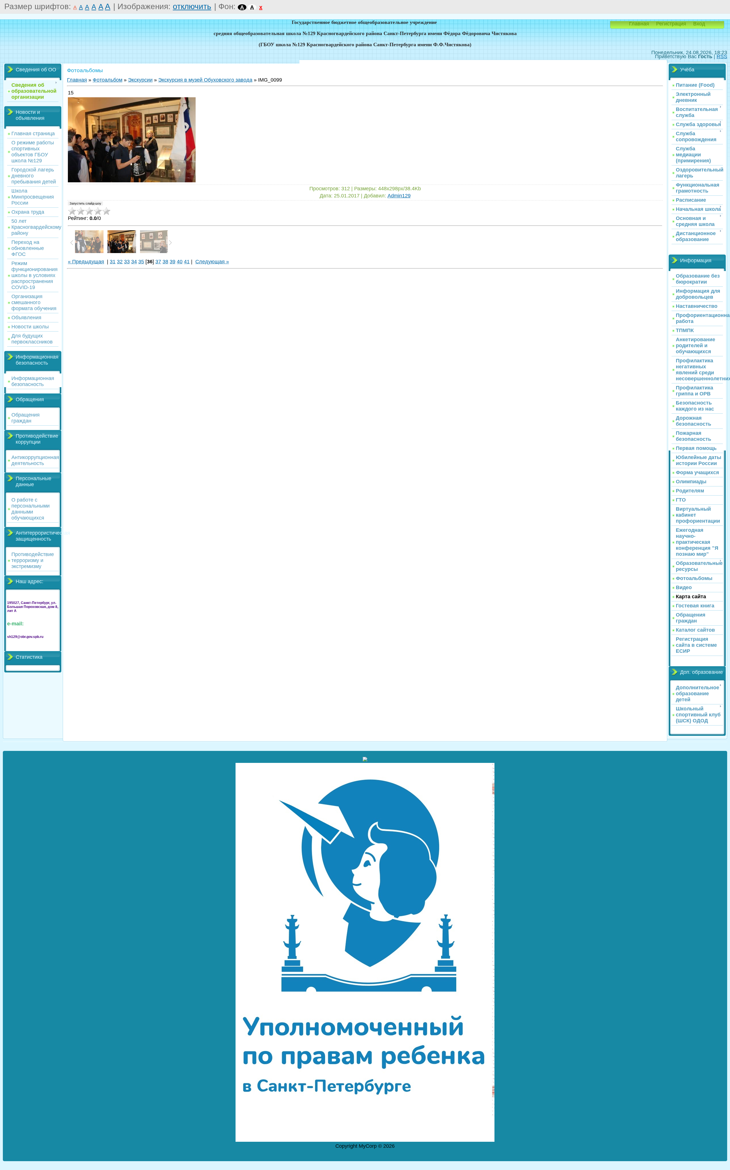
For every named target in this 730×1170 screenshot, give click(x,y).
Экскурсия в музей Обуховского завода (205, 80)
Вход (699, 24)
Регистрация (671, 24)
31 (112, 261)
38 (165, 261)
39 (172, 261)
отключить (192, 6)
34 (134, 261)
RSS (722, 56)
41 (187, 261)
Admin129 (399, 196)
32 (120, 261)
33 (127, 261)
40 (179, 261)
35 (141, 261)
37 (158, 261)
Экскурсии (140, 80)
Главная (639, 24)
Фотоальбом (107, 80)
